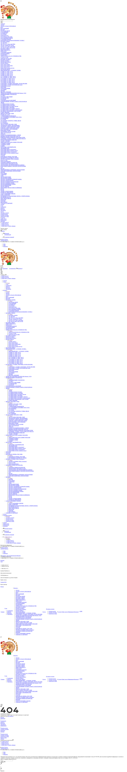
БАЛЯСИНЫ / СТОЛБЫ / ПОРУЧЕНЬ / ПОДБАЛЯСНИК (21, 366)
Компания (3, 718)
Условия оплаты (4, 728)
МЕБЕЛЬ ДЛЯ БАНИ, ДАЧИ (15, 404)
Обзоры (2, 738)
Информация (3, 725)
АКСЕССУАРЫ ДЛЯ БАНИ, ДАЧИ (16, 417)
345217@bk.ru (5, 239)
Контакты (3, 723)
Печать (2, 586)
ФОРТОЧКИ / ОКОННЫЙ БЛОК (16, 444)
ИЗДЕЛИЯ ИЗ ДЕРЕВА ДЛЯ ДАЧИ (16, 456)
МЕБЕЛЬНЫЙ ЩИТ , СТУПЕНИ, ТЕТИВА (18, 351)
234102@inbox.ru (4, 240)
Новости (2, 722)
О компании (3, 721)
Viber (4, 244)
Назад (8, 283)
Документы (3, 724)
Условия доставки (5, 729)
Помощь (2, 731)
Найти (2, 761)
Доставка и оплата (10, 517)
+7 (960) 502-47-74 (8, 226)
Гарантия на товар (5, 736)
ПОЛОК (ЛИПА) (12, 341)
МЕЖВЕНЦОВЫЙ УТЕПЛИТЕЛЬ (16, 380)
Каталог (7, 292)
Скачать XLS (3, 582)
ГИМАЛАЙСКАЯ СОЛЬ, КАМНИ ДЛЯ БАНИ (19, 437)
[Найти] (2, 22)
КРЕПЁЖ (10, 479)
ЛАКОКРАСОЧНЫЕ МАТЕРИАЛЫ (16, 467)
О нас (7, 284)
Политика (3, 730)
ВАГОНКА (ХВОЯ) (13, 315)
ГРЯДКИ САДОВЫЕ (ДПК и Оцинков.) (17, 461)
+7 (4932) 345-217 (5, 222)
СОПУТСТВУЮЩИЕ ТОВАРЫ (15, 503)
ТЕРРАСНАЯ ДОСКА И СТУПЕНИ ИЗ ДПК (18, 332)
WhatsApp (5, 246)
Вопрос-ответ (4, 737)
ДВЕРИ (10, 390)
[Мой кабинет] (1, 270)
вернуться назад (4, 716)
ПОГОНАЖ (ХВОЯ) (13, 302)
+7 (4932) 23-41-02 (5, 224)
